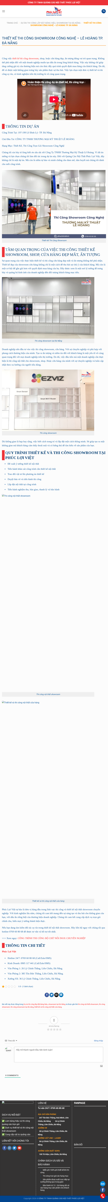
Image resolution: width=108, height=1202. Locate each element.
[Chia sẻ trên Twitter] (51, 995)
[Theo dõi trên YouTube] (19, 1148)
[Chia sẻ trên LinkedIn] (61, 995)
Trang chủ (12, 23)
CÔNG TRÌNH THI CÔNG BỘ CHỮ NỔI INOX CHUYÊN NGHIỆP (51, 938)
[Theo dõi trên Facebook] (4, 1148)
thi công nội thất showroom (88, 1004)
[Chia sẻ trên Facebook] (47, 995)
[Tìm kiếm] (104, 11)
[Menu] (3, 11)
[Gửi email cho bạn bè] (56, 995)
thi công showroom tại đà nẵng (22, 1007)
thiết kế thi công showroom (25, 58)
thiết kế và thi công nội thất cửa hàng (48, 1007)
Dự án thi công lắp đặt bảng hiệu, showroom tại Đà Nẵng (50, 23)
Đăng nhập (98, 1041)
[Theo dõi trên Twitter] (14, 1148)
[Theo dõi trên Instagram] (9, 1148)
